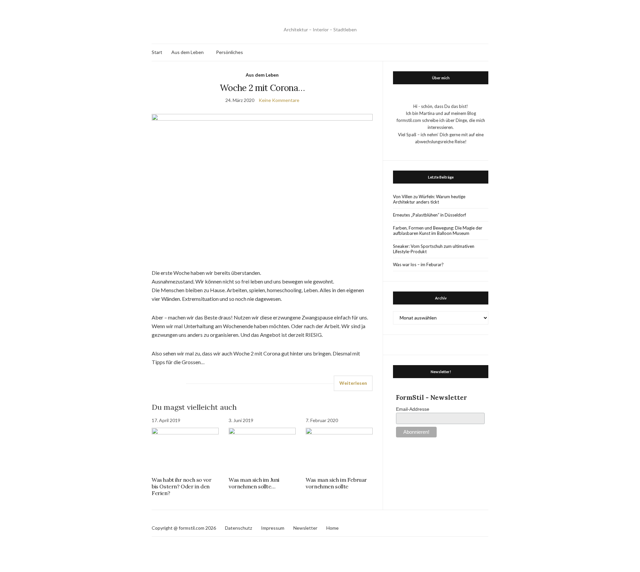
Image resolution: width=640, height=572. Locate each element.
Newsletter (305, 528)
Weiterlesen (353, 383)
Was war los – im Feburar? (418, 264)
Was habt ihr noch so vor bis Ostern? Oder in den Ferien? (181, 486)
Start (157, 52)
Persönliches (229, 52)
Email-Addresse (412, 409)
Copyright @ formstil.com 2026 (184, 528)
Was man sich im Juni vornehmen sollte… (254, 483)
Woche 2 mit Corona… (262, 87)
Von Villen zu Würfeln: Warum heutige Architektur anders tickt (429, 199)
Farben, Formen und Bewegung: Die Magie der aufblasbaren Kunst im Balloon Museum (437, 230)
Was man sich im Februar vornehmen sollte (336, 483)
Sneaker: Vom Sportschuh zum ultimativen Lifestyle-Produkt (433, 249)
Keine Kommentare (279, 100)
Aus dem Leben (187, 52)
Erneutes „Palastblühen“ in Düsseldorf (429, 215)
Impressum (272, 528)
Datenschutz (238, 528)
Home (332, 528)
